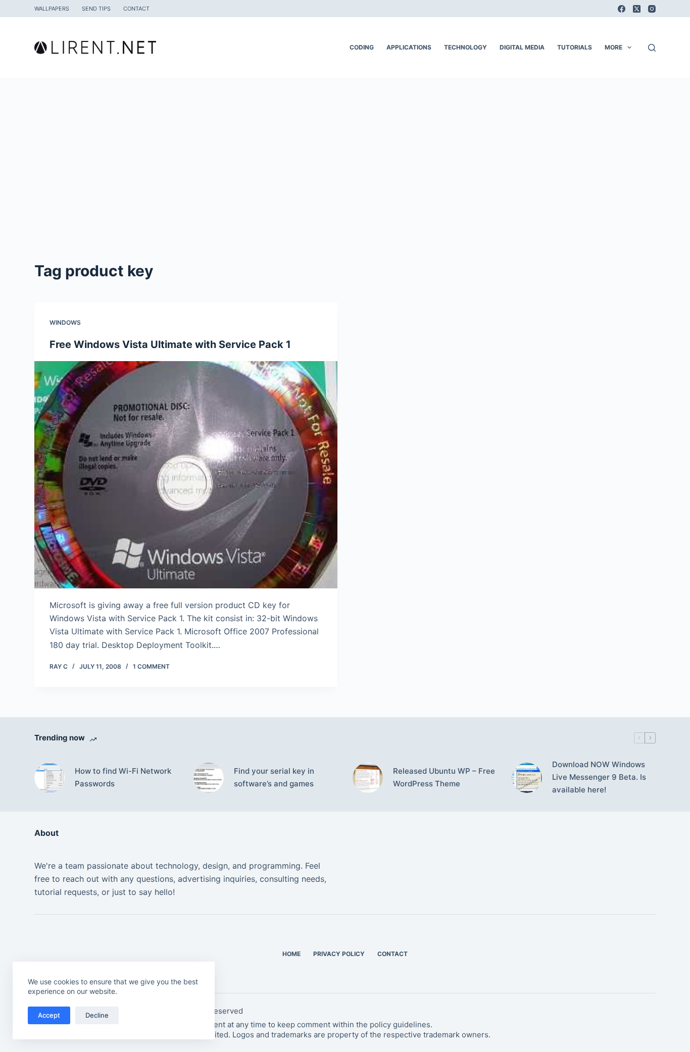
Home (291, 954)
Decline (97, 1015)
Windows (65, 322)
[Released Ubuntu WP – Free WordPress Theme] (368, 778)
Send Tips (96, 8)
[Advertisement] (345, 184)
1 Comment (151, 666)
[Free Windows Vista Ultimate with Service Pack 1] (185, 474)
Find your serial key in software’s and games (274, 777)
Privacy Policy (339, 954)
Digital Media (522, 47)
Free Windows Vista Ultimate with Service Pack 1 (170, 344)
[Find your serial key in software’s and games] (208, 778)
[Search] (652, 48)
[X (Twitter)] (636, 9)
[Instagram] (652, 9)
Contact (136, 8)
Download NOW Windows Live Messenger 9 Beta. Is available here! (599, 777)
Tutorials (574, 47)
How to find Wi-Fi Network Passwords (123, 777)
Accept (49, 1015)
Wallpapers (51, 8)
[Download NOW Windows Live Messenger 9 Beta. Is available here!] (527, 778)
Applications (408, 47)
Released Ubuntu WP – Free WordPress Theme (444, 777)
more (613, 47)
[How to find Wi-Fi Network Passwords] (49, 778)
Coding (362, 47)
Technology (465, 47)
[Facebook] (621, 9)
